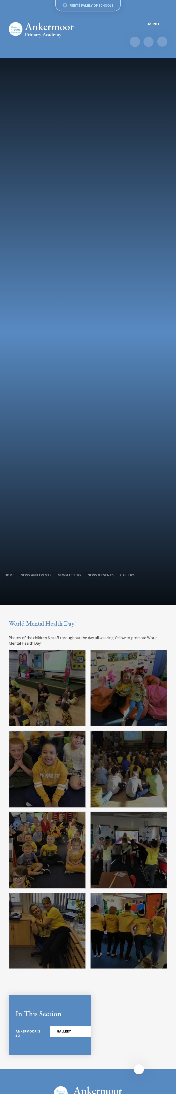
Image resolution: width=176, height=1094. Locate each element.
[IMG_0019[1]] (47, 769)
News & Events (101, 575)
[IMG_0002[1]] (47, 850)
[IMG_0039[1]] (129, 769)
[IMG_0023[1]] (47, 931)
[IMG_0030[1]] (47, 688)
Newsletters (69, 575)
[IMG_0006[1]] (129, 931)
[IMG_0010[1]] (129, 688)
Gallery (127, 575)
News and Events (36, 575)
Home (9, 575)
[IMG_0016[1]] (129, 850)
